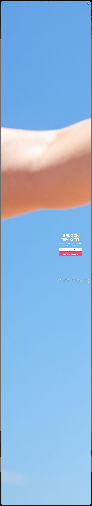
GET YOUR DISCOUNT (70, 254)
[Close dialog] (88, 3)
